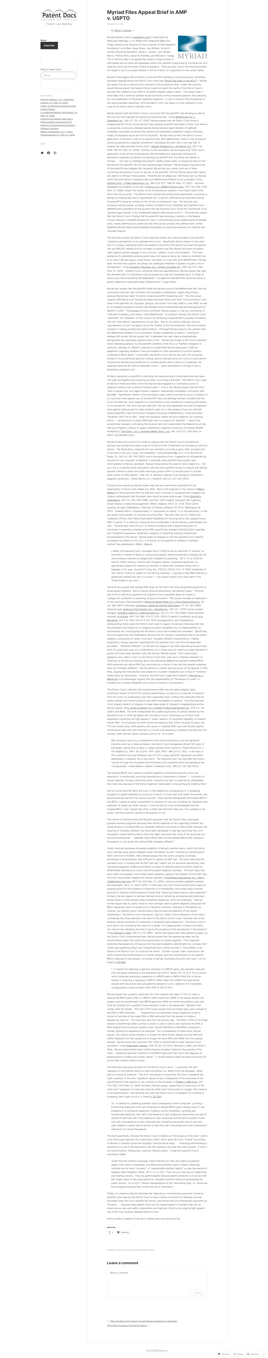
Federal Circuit (122, 1250)
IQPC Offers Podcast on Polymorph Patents (127, 1325)
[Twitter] (42, 153)
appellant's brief (141, 37)
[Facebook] (48, 153)
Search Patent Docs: (51, 69)
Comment (197, 1293)
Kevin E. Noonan (123, 30)
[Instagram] (55, 153)
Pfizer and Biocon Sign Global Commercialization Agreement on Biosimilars (143, 1321)
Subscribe (49, 45)
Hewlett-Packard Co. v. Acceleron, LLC (171, 146)
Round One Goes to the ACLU (180, 80)
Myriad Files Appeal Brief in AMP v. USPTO (147, 15)
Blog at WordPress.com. (157, 1350)
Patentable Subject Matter (142, 1250)
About (43, 40)
